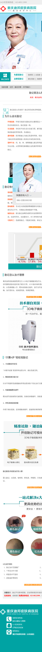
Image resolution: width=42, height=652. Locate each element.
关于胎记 (26, 87)
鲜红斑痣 (31, 79)
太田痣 (37, 75)
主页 (11, 87)
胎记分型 (18, 87)
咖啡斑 (30, 75)
